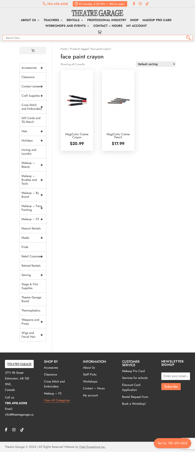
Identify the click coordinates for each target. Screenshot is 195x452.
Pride (25, 247)
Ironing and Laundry (29, 152)
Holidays (32, 140)
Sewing (32, 275)
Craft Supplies (32, 95)
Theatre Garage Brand (31, 299)
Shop (134, 20)
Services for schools (135, 378)
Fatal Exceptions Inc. (92, 447)
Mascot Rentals (31, 228)
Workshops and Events (65, 26)
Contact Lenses (32, 86)
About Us (28, 20)
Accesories (51, 367)
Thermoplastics (31, 310)
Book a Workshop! (134, 403)
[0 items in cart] (33, 50)
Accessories (32, 67)
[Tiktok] (147, 4)
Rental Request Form (135, 397)
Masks (32, 237)
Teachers (51, 20)
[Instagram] (140, 4)
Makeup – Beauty (32, 165)
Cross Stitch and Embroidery (32, 107)
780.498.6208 (57, 4)
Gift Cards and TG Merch (31, 120)
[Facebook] (134, 4)
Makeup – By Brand (32, 195)
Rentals (73, 20)
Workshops (90, 381)
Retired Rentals (31, 265)
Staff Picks (89, 374)
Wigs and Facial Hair (32, 335)
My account (136, 26)
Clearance (28, 77)
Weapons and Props (32, 322)
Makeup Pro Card (156, 20)
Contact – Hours (107, 26)
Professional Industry (106, 20)
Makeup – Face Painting (32, 208)
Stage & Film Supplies (30, 286)
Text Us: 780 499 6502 (172, 443)
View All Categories (57, 400)
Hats (32, 131)
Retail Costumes (32, 256)
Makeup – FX (32, 219)
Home (64, 49)
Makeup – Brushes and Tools (32, 180)
